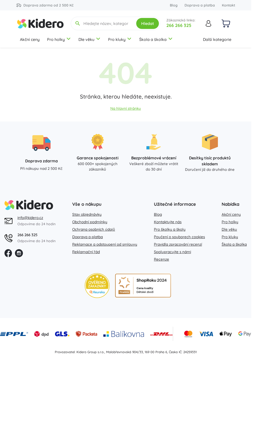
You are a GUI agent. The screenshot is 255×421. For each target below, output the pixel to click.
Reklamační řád (86, 251)
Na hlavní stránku (125, 108)
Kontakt (228, 5)
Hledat (147, 23)
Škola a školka (153, 39)
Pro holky (56, 39)
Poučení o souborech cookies (179, 236)
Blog (174, 5)
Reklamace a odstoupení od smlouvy (104, 244)
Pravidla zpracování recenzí (178, 244)
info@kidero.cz (30, 217)
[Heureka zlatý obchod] (97, 285)
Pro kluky (117, 39)
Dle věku (86, 39)
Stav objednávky (87, 214)
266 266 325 (178, 25)
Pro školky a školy (170, 229)
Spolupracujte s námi (172, 251)
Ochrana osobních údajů (93, 229)
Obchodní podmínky (89, 221)
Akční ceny (30, 39)
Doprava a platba (200, 5)
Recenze (161, 259)
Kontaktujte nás (168, 221)
